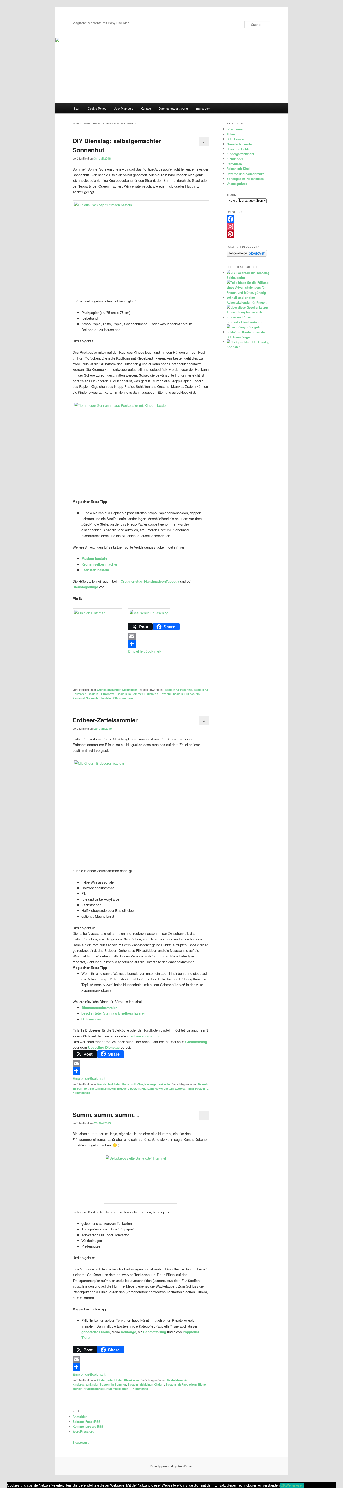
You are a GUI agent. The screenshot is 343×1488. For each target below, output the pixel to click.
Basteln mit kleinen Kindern (146, 1384)
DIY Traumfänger (239, 337)
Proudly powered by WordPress (171, 1466)
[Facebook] (248, 219)
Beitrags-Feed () (87, 1421)
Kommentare (123, 698)
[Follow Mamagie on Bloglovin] (247, 255)
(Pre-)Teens (235, 129)
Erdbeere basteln (128, 1088)
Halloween (151, 694)
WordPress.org (83, 1431)
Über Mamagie (123, 108)
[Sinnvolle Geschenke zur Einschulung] (248, 317)
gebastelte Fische (95, 1331)
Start (77, 108)
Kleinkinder (129, 690)
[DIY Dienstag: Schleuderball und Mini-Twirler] (238, 272)
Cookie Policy (97, 108)
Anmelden (80, 1416)
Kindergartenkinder (157, 1084)
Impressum (202, 108)
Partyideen (234, 163)
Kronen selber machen (99, 564)
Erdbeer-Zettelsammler (105, 720)
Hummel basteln (117, 1388)
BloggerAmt (81, 1442)
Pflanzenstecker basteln (157, 1088)
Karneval (79, 698)
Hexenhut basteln (171, 694)
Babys (231, 134)
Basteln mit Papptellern (181, 1384)
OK (283, 1485)
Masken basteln (94, 558)
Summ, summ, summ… (106, 1114)
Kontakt (146, 108)
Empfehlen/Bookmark (144, 651)
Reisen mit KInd (238, 168)
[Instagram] (248, 226)
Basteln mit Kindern (102, 1088)
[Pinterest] (248, 234)
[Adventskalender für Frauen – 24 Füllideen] (248, 297)
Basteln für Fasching (178, 690)
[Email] (141, 636)
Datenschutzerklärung (173, 108)
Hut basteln (192, 694)
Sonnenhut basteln (98, 698)
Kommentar (139, 1388)
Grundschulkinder (109, 690)
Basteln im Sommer (130, 694)
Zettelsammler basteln (190, 1088)
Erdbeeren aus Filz (144, 1036)
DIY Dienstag (236, 139)
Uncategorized (237, 183)
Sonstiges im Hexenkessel (246, 178)
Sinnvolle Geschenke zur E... (248, 322)
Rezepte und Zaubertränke (245, 173)
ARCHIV (232, 200)
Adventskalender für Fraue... (247, 302)
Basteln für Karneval (101, 694)
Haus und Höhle (132, 1084)
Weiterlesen (295, 1485)
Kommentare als (88, 1426)
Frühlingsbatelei (94, 1388)
